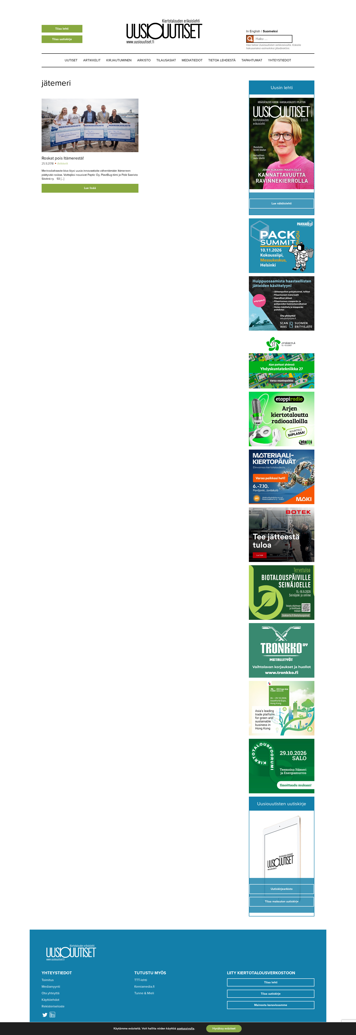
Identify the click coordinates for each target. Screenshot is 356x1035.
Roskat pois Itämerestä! (63, 158)
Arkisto (144, 60)
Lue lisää (90, 188)
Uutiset (71, 60)
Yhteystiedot (279, 60)
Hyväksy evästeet (223, 1028)
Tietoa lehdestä (222, 60)
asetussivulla (185, 1028)
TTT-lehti (140, 980)
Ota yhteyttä (50, 993)
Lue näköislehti (282, 203)
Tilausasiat (166, 60)
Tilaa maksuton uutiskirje (282, 901)
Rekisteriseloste (53, 1006)
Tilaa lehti (62, 28)
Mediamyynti (51, 987)
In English (253, 31)
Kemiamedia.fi (144, 987)
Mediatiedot (192, 60)
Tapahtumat (251, 60)
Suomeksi (270, 31)
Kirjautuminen (118, 60)
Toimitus (48, 980)
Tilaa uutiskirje (62, 39)
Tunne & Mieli (144, 993)
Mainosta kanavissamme (270, 1005)
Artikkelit (92, 60)
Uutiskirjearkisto (282, 889)
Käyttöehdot (50, 1000)
